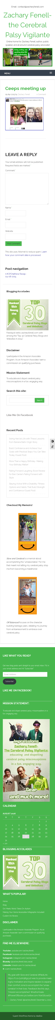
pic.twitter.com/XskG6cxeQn (37, 995)
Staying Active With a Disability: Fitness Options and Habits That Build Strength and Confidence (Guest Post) (27, 487)
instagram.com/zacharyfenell (25, 958)
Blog (5, 905)
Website (9, 231)
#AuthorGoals (37, 992)
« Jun (5, 843)
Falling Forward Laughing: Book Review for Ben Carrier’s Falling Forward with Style (27, 474)
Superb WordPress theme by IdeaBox (27, 1016)
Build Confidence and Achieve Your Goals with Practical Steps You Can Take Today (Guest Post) (27, 451)
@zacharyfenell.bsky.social (21, 962)
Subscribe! (9, 681)
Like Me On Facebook (20, 415)
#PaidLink (42, 975)
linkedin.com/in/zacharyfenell (24, 965)
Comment (10, 170)
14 (33, 829)
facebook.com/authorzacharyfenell (26, 954)
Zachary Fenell (24, 94)
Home (5, 901)
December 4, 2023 (44, 1000)
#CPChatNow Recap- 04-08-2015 (15, 275)
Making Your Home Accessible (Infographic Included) (23, 912)
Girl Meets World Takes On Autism (16, 909)
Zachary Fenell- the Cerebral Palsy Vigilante (27, 25)
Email (8, 219)
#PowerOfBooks (16, 995)
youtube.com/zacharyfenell (23, 951)
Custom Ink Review (10, 916)
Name (8, 208)
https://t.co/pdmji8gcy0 (19, 978)
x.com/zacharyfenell (13, 969)
